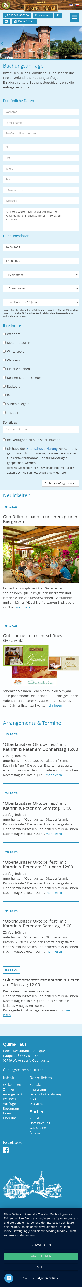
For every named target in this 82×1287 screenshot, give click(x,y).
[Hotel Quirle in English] (71, 4)
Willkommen (12, 1085)
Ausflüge (9, 1104)
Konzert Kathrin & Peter (24, 378)
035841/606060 (18, 15)
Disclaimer (37, 1104)
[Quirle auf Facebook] (6, 1151)
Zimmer (8, 1089)
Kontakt (35, 1085)
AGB (33, 1099)
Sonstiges (10, 422)
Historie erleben (18, 369)
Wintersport (15, 351)
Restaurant (11, 1108)
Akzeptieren (41, 1256)
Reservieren (42, 15)
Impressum (38, 1089)
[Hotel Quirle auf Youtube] (6, 21)
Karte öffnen (25, 21)
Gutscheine (38, 1128)
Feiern (7, 1113)
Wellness (13, 360)
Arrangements (13, 1094)
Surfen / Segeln (18, 404)
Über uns (9, 1118)
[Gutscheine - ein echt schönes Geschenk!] (41, 666)
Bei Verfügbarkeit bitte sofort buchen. (34, 440)
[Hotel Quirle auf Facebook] (58, 15)
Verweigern (41, 1245)
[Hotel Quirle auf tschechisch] (77, 4)
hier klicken (35, 1070)
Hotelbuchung (40, 1123)
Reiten (11, 395)
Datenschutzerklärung (42, 449)
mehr (41, 1267)
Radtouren (14, 386)
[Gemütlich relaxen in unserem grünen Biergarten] (41, 556)
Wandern (13, 334)
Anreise (35, 1132)
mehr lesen (24, 607)
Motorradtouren (18, 343)
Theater (12, 413)
